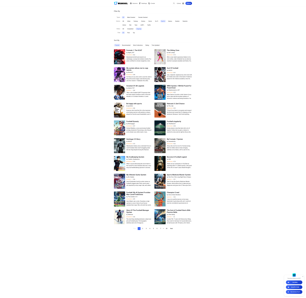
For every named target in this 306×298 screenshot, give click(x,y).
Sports (163, 21)
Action (124, 25)
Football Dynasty (132, 121)
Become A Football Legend (177, 157)
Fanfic (149, 25)
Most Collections (138, 45)
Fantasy (136, 21)
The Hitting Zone (173, 50)
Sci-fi (156, 21)
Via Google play (295, 292)
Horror (150, 21)
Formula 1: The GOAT (134, 50)
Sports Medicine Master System (179, 175)
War (130, 25)
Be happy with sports (134, 104)
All (123, 17)
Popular (117, 45)
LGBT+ (142, 25)
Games (170, 21)
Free (128, 32)
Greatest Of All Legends (135, 86)
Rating (147, 45)
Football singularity (174, 121)
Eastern (177, 21)
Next (171, 228)
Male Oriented (131, 17)
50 (166, 228)
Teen (136, 25)
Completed (130, 29)
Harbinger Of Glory (133, 139)
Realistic (185, 21)
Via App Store (295, 287)
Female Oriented (143, 17)
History (143, 21)
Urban (128, 21)
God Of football (172, 68)
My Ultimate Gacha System (136, 175)
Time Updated (155, 45)
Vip (134, 32)
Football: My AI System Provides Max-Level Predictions (138, 193)
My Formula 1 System (175, 139)
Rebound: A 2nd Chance (175, 104)
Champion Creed (173, 192)
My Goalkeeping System (135, 157)
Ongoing (139, 29)
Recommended (126, 45)
